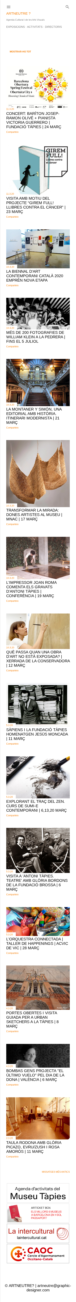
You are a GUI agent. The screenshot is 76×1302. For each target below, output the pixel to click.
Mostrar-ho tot (20, 51)
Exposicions (15, 26)
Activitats (34, 26)
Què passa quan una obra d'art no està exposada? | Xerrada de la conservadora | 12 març (38, 658)
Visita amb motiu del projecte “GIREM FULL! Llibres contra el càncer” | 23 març (35, 205)
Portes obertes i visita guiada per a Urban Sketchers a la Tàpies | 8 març (32, 1019)
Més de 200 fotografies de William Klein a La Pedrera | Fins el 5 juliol (35, 336)
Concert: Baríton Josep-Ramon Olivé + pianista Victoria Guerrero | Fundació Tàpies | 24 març (33, 120)
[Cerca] (67, 6)
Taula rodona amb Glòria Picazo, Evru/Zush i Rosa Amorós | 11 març (33, 1147)
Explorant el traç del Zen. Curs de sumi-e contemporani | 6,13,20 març (36, 805)
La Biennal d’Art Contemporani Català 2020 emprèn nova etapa (34, 275)
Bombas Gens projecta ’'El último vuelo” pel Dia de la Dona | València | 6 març (35, 1075)
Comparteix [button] (12, 132)
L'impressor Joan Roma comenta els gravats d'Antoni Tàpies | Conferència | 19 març (31, 589)
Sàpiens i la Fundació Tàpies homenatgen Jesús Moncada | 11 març (37, 734)
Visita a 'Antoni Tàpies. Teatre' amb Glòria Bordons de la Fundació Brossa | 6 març (37, 882)
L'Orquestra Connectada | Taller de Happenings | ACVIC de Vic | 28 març (37, 943)
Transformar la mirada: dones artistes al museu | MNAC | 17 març (34, 514)
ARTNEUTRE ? (18, 13)
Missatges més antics (56, 1172)
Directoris (53, 26)
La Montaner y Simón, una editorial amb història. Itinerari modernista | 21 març (34, 416)
